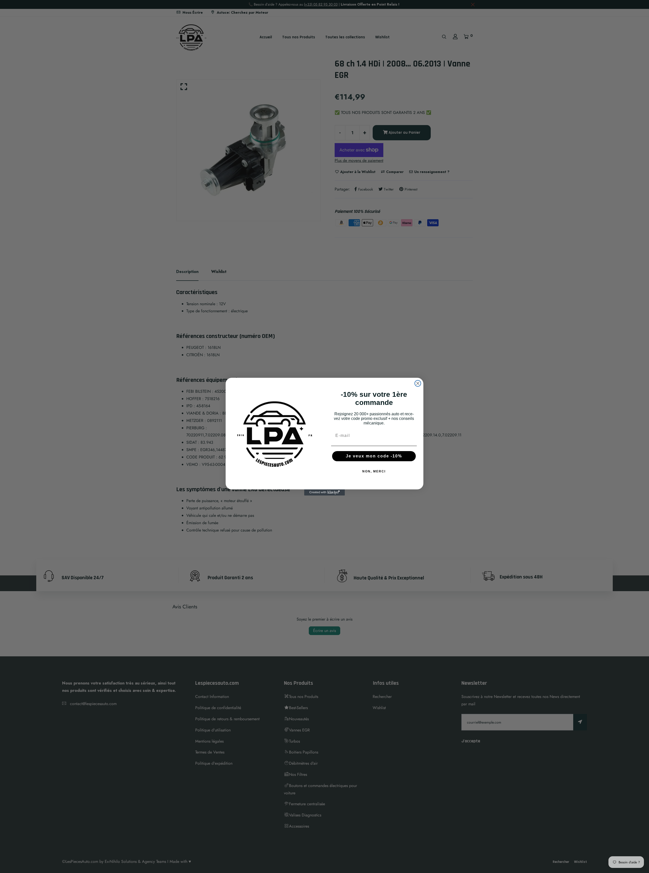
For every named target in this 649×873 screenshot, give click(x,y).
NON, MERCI (374, 471)
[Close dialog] (418, 383)
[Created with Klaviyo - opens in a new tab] (324, 492)
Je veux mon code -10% (374, 456)
